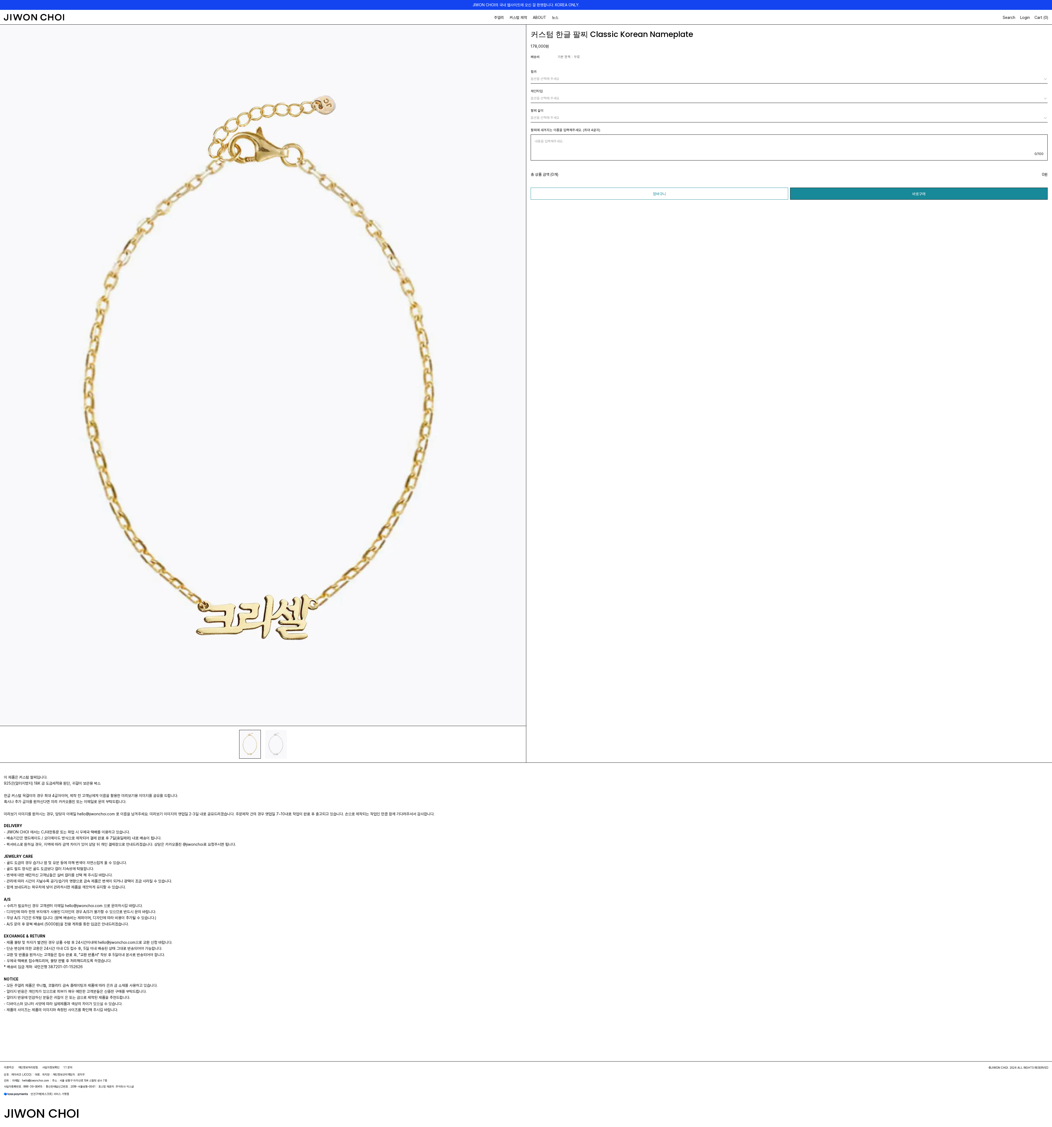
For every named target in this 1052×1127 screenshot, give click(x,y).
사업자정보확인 (50, 1067)
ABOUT (539, 17)
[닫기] (1040, 1098)
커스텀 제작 (518, 17)
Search (1009, 17)
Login (1025, 17)
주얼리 (499, 17)
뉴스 (555, 17)
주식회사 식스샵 (125, 1086)
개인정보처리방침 (28, 1067)
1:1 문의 (68, 1067)
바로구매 (918, 193)
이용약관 (9, 1067)
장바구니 (659, 193)
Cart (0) (1041, 17)
